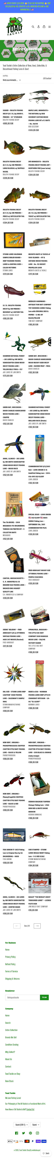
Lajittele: (5, 76)
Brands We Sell (10, 1037)
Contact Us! (30, 1109)
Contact (8, 1066)
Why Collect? (10, 1052)
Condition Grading (11, 1044)
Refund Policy (10, 964)
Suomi (35, 1124)
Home (7, 949)
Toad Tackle (22, 1150)
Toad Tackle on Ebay (12, 1073)
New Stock (9, 1081)
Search (7, 1022)
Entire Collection (11, 1030)
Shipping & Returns (12, 978)
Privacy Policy (10, 956)
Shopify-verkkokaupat (33, 1150)
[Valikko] (49, 26)
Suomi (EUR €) (20, 1124)
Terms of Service (11, 971)
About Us (8, 1059)
